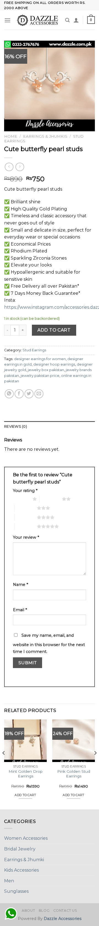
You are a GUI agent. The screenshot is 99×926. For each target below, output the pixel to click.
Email (20, 609)
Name (20, 584)
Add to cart (53, 330)
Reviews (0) (15, 426)
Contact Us (65, 910)
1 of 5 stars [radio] (21, 499)
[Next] (95, 764)
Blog (44, 910)
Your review (26, 537)
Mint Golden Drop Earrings (26, 773)
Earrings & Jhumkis (45, 136)
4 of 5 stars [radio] (26, 517)
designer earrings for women (40, 359)
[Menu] (7, 20)
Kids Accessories (21, 870)
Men (9, 880)
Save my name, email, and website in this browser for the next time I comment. (49, 643)
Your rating (25, 490)
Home (10, 136)
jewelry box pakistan (46, 370)
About (28, 910)
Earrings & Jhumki (24, 859)
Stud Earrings (34, 350)
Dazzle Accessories (62, 918)
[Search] (67, 20)
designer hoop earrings (54, 364)
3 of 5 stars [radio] (26, 508)
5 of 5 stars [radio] (26, 526)
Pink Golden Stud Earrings (73, 773)
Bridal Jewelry (19, 849)
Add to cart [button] (25, 795)
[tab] (49, 426)
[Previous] (4, 764)
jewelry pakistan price (40, 376)
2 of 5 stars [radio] (51, 499)
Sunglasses (16, 891)
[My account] (76, 20)
